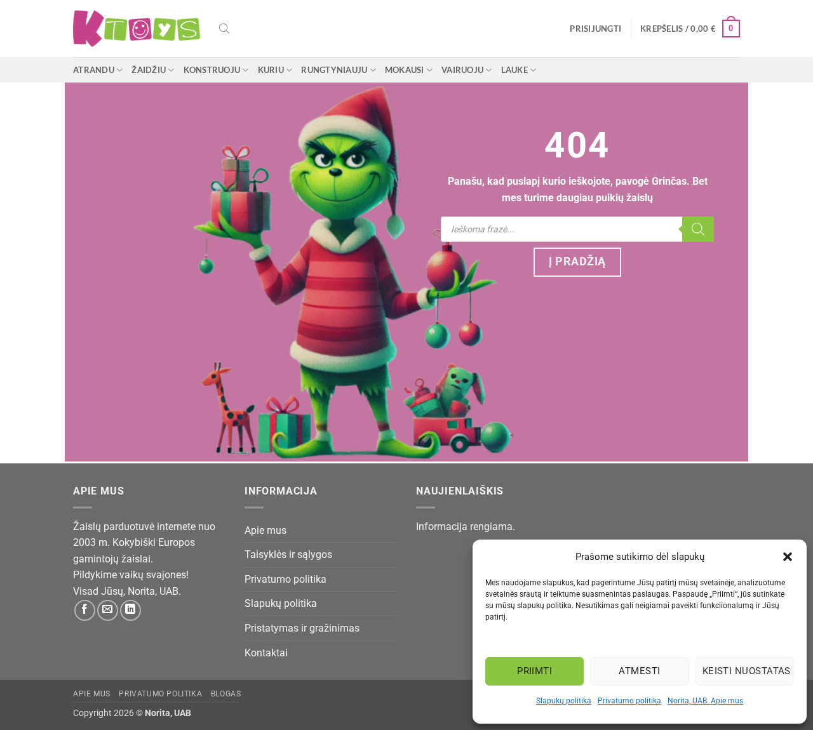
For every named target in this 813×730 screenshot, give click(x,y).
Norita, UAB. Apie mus (705, 700)
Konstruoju (212, 70)
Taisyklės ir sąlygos (288, 554)
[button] (787, 556)
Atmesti (639, 671)
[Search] (698, 229)
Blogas (226, 693)
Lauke (514, 70)
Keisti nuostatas (746, 671)
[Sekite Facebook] (84, 610)
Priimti (534, 671)
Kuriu (271, 70)
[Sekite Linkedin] (130, 610)
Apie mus (265, 530)
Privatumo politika (629, 700)
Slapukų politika (563, 700)
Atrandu (93, 70)
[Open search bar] (224, 28)
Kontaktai (266, 653)
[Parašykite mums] (107, 610)
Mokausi (404, 70)
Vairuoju (462, 70)
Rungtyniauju (334, 70)
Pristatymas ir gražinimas (302, 628)
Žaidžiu (148, 70)
